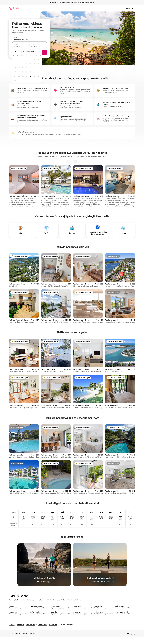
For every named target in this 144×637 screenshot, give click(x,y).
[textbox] (21, 46)
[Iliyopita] (68, 161)
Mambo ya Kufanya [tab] (74, 600)
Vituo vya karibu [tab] (14, 600)
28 (30, 76)
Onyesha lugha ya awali (86, 2)
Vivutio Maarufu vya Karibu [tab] (56, 600)
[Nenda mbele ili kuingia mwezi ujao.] (38, 51)
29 (34, 76)
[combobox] (29, 39)
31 (15, 80)
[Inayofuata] (75, 161)
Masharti (32, 634)
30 (38, 76)
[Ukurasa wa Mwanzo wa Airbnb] (14, 8)
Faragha (25, 634)
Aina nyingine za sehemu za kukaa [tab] (33, 600)
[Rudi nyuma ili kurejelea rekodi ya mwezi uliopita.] (15, 51)
